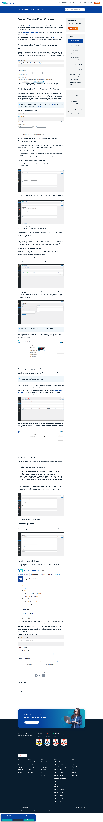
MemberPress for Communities (59, 789)
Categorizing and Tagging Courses (29, 248)
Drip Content (30, 769)
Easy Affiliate (74, 772)
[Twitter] (76, 807)
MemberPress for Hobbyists (58, 795)
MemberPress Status (75, 764)
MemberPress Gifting (44, 767)
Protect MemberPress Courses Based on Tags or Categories (75, 59)
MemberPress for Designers (58, 797)
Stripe (41, 772)
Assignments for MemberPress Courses (28, 695)
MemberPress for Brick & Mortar (59, 801)
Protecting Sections (27, 524)
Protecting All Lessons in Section (28, 561)
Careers (19, 763)
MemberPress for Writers (58, 781)
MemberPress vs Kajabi (57, 761)
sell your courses (32, 25)
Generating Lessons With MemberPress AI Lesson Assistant (33, 687)
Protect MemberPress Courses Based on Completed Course (74, 52)
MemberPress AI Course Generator (27, 685)
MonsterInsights (43, 769)
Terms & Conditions (61, 810)
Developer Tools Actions (75, 95)
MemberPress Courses (44, 766)
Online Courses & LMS (31, 761)
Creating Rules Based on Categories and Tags (33, 458)
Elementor (42, 764)
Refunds (55, 810)
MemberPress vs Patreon (58, 769)
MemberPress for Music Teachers (59, 784)
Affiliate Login (20, 769)
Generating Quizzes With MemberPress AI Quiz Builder (32, 689)
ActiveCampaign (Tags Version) (46, 761)
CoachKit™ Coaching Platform (33, 763)
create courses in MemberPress (30, 32)
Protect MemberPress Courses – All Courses (39, 89)
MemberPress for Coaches (58, 786)
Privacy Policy (50, 810)
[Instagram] (81, 807)
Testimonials (20, 766)
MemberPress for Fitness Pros (58, 775)
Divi (41, 763)
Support (73, 761)
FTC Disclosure (69, 810)
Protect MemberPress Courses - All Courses (74, 46)
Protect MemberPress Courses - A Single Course (75, 41)
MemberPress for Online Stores (59, 798)
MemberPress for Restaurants (58, 772)
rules (54, 37)
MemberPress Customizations (77, 767)
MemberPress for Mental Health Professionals (61, 800)
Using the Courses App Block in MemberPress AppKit (31, 691)
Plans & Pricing (74, 766)
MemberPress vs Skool (57, 763)
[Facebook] (78, 807)
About (19, 761)
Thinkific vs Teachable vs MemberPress (60, 766)
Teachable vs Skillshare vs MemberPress (60, 767)
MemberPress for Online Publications (60, 778)
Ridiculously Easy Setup (31, 767)
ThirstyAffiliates (74, 775)
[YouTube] (84, 807)
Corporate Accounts (31, 772)
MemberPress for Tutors (58, 783)
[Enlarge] (40, 194)
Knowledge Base (74, 763)
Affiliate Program (21, 767)
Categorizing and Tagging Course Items (31, 369)
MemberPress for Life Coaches (59, 780)
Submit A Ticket (73, 28)
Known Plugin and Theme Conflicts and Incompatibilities (75, 100)
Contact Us (20, 772)
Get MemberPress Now (31, 722)
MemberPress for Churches (58, 792)
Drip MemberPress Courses (25, 693)
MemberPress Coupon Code (79, 810)
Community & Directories (32, 764)
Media (19, 764)
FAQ (72, 769)
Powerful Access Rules (31, 766)
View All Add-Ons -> (44, 775)
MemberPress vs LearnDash (58, 764)
